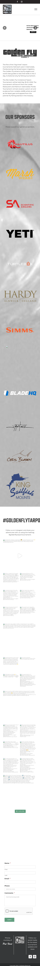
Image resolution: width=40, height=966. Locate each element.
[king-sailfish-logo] (20, 473)
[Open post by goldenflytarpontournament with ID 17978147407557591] (19, 791)
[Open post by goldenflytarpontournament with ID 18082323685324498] (11, 732)
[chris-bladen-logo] (20, 443)
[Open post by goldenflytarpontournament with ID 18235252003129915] (28, 766)
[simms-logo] (20, 317)
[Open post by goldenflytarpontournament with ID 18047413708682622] (19, 639)
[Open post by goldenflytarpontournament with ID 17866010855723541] (11, 766)
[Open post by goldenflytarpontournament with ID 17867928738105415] (11, 598)
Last (6, 875)
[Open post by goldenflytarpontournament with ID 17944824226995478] (28, 732)
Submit (9, 920)
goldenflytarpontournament (19, 541)
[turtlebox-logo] (20, 250)
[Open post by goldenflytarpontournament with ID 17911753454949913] (28, 665)
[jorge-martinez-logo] (20, 413)
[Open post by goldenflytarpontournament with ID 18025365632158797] (28, 598)
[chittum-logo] (20, 346)
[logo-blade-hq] (20, 376)
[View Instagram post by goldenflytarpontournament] (34, 570)
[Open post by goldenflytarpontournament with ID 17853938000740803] (11, 749)
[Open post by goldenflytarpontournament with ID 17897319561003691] (11, 682)
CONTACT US (33, 32)
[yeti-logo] (20, 220)
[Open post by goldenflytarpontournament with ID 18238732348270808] (19, 555)
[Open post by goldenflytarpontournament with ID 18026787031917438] (28, 615)
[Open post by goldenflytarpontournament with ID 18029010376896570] (11, 581)
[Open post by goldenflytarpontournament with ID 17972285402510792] (19, 707)
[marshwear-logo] (20, 160)
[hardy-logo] (20, 280)
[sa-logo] (20, 190)
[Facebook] (30, 956)
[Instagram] (34, 956)
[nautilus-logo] (20, 131)
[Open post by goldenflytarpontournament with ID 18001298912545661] (11, 615)
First (6, 869)
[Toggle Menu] (35, 9)
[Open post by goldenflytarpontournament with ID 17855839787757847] (28, 749)
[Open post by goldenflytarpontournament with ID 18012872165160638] (28, 581)
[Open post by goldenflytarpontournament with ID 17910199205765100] (28, 682)
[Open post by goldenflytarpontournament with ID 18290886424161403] (11, 665)
